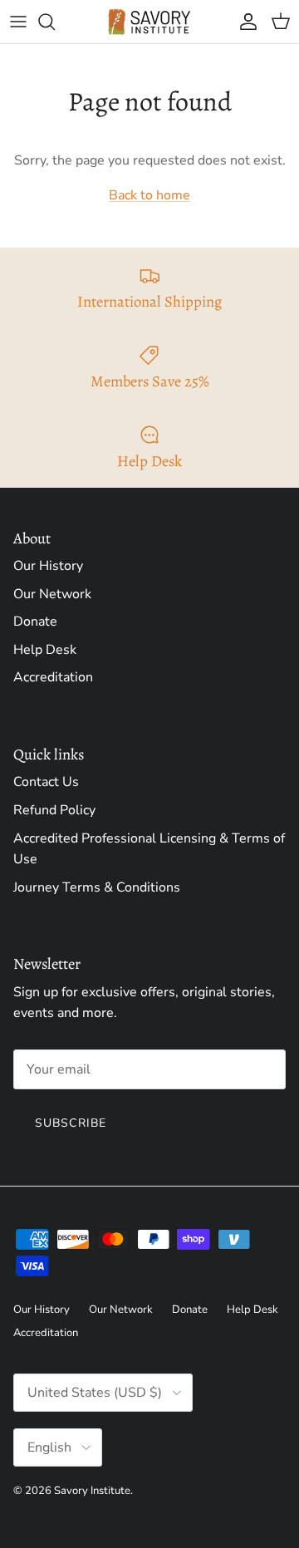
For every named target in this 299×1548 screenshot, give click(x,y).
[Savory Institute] (149, 21)
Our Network (52, 594)
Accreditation (53, 677)
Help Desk (44, 650)
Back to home (149, 195)
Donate (35, 621)
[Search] (55, 21)
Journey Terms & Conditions (96, 887)
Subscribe (70, 1123)
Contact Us (46, 782)
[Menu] (18, 21)
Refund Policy (54, 810)
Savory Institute (92, 1490)
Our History (48, 566)
